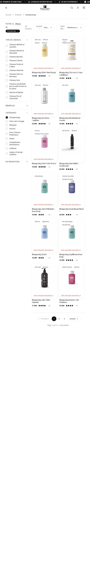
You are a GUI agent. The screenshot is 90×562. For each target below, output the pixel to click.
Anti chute (65, 85)
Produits (18, 15)
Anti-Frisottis (65, 130)
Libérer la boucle (67, 267)
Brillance (45, 39)
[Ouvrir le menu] (6, 7)
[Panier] (84, 7)
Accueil (8, 15)
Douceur (37, 43)
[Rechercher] (71, 7)
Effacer (18, 24)
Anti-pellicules (39, 176)
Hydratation (45, 221)
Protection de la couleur (69, 43)
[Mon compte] (77, 7)
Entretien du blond (67, 179)
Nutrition (44, 43)
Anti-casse (38, 39)
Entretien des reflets (68, 176)
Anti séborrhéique (67, 221)
